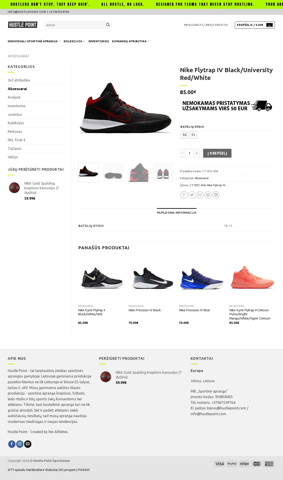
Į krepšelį (217, 153)
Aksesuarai (18, 56)
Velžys (13, 157)
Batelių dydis (192, 126)
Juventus (15, 114)
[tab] (176, 212)
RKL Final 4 (16, 140)
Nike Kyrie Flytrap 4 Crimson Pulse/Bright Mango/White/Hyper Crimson (249, 314)
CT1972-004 (197, 185)
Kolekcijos (73, 41)
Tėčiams (14, 149)
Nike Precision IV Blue (194, 310)
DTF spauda (16, 470)
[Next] (166, 111)
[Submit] (108, 25)
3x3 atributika (19, 80)
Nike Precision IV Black (144, 310)
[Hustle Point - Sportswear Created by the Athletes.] (22, 25)
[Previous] (86, 111)
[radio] (184, 135)
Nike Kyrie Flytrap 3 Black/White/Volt (91, 312)
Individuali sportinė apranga (32, 41)
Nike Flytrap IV (216, 185)
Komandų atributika (129, 41)
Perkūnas (15, 132)
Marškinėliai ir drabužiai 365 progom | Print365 (57, 470)
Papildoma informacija (176, 212)
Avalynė (14, 97)
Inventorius (98, 41)
